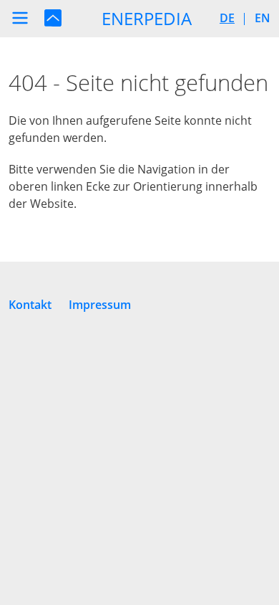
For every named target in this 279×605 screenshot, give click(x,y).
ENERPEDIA (147, 18)
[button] (20, 18)
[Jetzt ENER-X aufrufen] (53, 17)
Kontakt (30, 305)
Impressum (100, 305)
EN (262, 18)
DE (227, 18)
